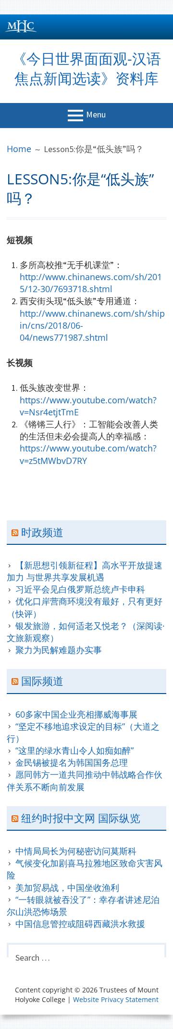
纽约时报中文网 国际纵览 (80, 817)
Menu (96, 114)
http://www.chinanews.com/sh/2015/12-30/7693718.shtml (91, 283)
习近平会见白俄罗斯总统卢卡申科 (80, 589)
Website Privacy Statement (116, 999)
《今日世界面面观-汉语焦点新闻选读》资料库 (86, 68)
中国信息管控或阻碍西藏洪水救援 (80, 923)
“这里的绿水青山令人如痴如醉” (74, 750)
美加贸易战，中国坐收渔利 (67, 887)
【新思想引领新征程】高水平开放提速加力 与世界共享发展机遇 (84, 571)
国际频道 (42, 680)
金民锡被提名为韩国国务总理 (71, 762)
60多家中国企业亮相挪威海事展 (76, 714)
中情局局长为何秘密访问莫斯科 (75, 851)
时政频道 (42, 532)
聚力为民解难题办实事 (58, 650)
